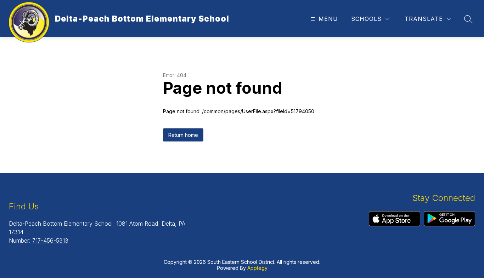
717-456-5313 (50, 240)
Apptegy (257, 268)
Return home (183, 135)
